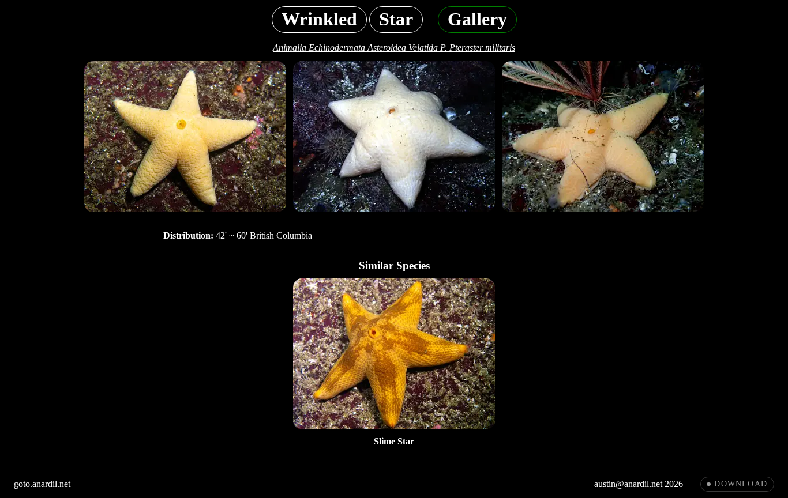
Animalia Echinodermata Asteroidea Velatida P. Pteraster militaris (394, 47)
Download (740, 484)
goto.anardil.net (42, 484)
